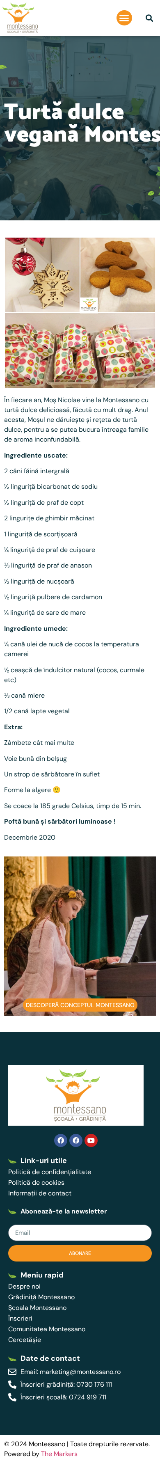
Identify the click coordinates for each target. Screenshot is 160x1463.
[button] (124, 18)
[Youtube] (91, 1140)
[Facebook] (60, 1140)
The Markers (59, 1453)
